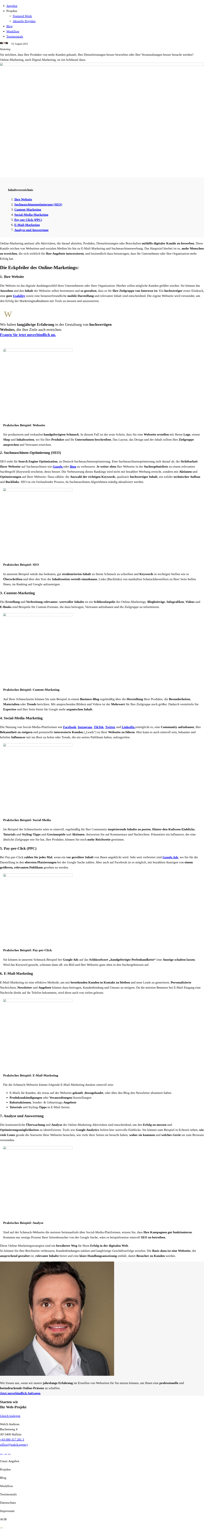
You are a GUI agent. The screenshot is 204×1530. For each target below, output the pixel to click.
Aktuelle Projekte (24, 21)
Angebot (11, 5)
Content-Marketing (27, 209)
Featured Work (22, 16)
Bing (73, 466)
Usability (19, 296)
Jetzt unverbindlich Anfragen (20, 1393)
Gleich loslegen (10, 1416)
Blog (9, 26)
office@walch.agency (14, 1444)
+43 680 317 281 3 (12, 1439)
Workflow (12, 31)
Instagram (85, 727)
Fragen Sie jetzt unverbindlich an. (28, 335)
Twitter (110, 727)
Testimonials (14, 36)
